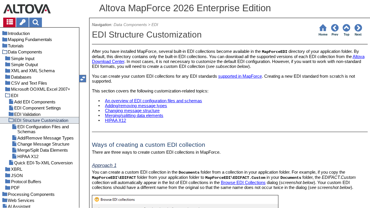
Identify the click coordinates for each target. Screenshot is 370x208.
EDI (154, 25)
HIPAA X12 (115, 120)
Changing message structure (132, 110)
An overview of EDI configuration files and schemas (153, 100)
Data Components (130, 25)
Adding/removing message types (136, 105)
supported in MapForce (240, 76)
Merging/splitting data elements (134, 115)
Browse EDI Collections (243, 182)
